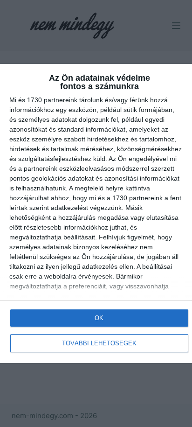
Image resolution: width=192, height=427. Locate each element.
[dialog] (96, 213)
